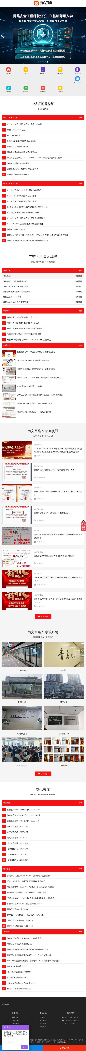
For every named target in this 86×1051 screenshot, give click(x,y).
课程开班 (43, 1013)
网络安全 (43, 73)
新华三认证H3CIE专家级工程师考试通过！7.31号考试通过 (40, 395)
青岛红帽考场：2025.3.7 (17, 838)
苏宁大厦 (64, 702)
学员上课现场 (22, 765)
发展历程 (15, 1020)
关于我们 (15, 1013)
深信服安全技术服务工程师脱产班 (16, 292)
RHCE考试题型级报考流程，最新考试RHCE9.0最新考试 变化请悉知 (33, 961)
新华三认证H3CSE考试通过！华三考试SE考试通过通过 (39, 378)
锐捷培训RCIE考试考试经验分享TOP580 (23, 317)
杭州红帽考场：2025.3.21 (17, 854)
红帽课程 (8, 91)
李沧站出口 (22, 702)
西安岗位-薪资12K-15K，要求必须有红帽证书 (24, 904)
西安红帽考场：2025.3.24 (17, 832)
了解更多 (44, 774)
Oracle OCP (77, 73)
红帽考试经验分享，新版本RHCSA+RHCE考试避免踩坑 (29, 340)
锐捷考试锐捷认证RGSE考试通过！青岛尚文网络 (36, 369)
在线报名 (79, 281)
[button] (38, 62)
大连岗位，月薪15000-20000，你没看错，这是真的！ (29, 876)
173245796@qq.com (72, 1017)
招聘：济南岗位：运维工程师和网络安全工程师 (26, 881)
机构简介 (15, 1017)
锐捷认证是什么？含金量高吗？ (19, 944)
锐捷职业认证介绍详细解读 (18, 174)
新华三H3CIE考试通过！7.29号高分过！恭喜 (34, 403)
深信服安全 (60, 73)
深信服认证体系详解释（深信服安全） (22, 152)
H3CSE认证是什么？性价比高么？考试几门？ (25, 190)
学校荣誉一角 (64, 734)
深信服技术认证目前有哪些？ (19, 163)
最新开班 (25, 91)
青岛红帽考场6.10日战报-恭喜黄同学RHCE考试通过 (54, 556)
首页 (25, 73)
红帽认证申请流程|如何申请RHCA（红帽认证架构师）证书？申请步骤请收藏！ (38, 235)
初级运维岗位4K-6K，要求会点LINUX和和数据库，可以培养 (30, 898)
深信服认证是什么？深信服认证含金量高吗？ (25, 938)
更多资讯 (44, 616)
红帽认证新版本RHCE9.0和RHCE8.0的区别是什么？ (27, 240)
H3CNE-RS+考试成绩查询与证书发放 (21, 196)
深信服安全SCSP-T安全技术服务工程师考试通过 (36, 352)
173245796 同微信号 (72, 1020)
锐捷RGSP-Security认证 (16, 130)
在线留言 (60, 91)
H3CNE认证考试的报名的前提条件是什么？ (24, 213)
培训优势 (15, 1023)
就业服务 (64, 765)
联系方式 (70, 1013)
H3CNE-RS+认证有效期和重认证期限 (21, 201)
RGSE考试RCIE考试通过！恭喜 (29, 386)
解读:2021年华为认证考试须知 (19, 989)
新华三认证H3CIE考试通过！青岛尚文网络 (34, 412)
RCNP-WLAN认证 (14, 135)
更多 (81, 117)
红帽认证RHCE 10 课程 (12, 297)
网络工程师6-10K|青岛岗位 (17, 909)
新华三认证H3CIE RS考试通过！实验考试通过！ (53, 513)
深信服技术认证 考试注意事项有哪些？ (22, 169)
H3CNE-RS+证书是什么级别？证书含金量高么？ (26, 218)
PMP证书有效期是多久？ (17, 966)
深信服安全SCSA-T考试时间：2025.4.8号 (23, 815)
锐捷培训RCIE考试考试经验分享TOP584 (23, 323)
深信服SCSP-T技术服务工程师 (15, 281)
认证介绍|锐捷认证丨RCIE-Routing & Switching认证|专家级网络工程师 (34, 158)
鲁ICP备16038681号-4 (49, 1042)
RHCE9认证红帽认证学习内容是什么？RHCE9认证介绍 (29, 955)
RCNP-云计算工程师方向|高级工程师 (21, 141)
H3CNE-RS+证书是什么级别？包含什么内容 (24, 124)
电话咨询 (65, 1048)
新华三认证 (77, 82)
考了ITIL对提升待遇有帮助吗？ (19, 972)
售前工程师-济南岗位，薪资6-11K (20, 920)
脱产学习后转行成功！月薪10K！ (20, 926)
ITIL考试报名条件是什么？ (17, 977)
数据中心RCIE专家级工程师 (18, 147)
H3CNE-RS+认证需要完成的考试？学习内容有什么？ (28, 207)
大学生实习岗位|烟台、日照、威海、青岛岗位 (25, 915)
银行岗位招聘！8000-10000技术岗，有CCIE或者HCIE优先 (30, 887)
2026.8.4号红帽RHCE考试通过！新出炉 (33, 360)
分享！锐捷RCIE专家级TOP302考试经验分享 (25, 328)
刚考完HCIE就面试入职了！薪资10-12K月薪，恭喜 (26, 892)
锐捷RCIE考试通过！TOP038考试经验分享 (24, 334)
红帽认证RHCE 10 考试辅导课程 (15, 286)
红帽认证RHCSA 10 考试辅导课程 (16, 302)
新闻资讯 (43, 91)
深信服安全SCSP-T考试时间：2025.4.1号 (23, 821)
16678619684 (72, 1024)
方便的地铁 (22, 670)
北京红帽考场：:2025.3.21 (17, 843)
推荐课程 (43, 1017)
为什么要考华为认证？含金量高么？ (21, 983)
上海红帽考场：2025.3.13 (17, 849)
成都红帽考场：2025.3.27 (17, 826)
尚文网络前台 (22, 734)
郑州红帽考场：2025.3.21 (17, 860)
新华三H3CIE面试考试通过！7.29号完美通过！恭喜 (54, 470)
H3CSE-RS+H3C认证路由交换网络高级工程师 (25, 224)
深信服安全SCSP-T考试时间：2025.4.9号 (23, 810)
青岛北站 (64, 670)
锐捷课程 (8, 73)
